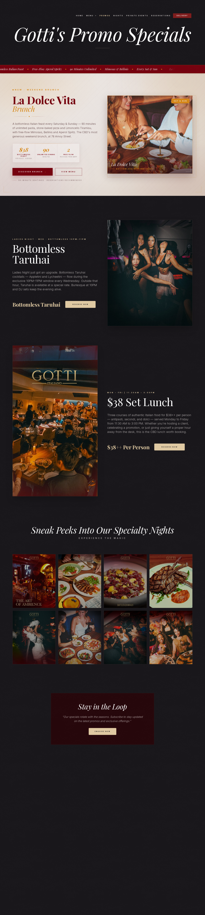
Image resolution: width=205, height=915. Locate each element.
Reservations (161, 16)
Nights (118, 16)
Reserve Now (80, 304)
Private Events (137, 16)
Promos (104, 16)
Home (79, 16)
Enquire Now (102, 731)
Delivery (182, 15)
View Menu (68, 172)
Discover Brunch (32, 172)
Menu (89, 16)
